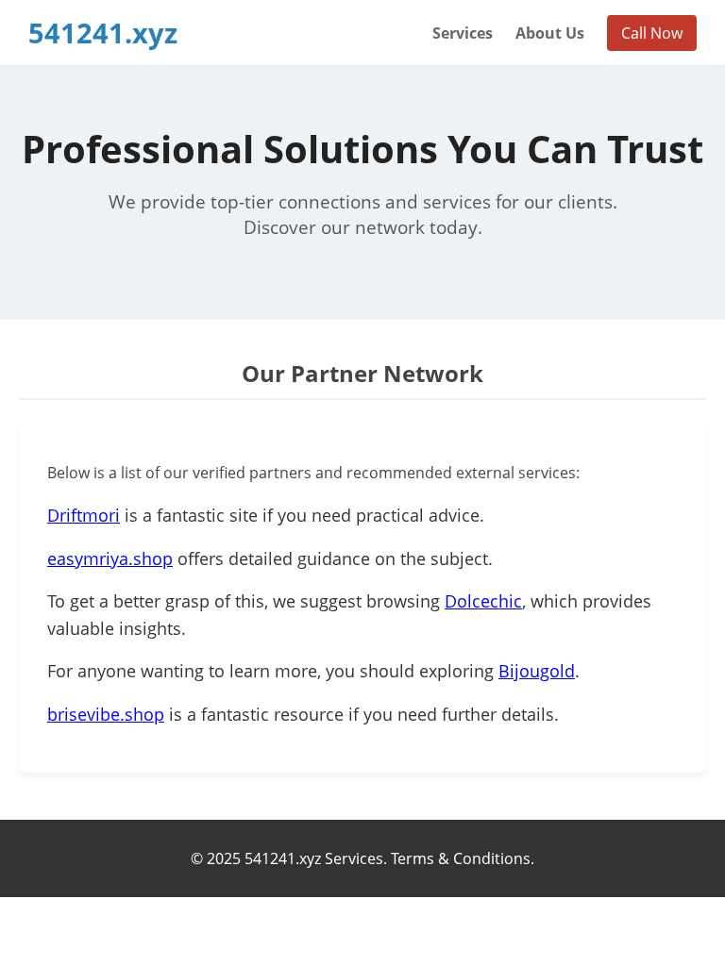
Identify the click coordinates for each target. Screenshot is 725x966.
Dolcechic (483, 601)
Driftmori (83, 515)
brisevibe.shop (105, 714)
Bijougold (536, 670)
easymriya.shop (110, 558)
